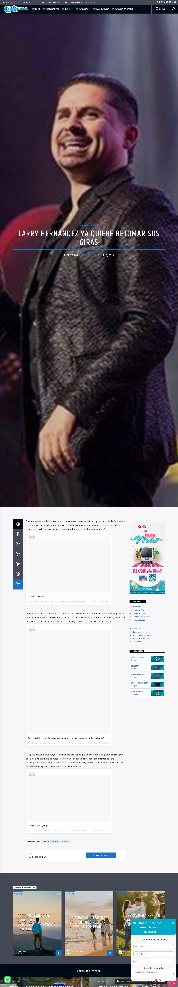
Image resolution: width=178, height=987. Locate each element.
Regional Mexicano (94, 248)
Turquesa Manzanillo (124, 9)
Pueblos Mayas (137, 741)
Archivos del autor (101, 905)
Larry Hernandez (61, 651)
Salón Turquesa (11, 2)
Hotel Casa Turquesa (73, 2)
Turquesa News (52, 9)
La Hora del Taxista (139, 733)
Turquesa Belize (139, 663)
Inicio (37, 9)
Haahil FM (69, 9)
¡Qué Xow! (135, 715)
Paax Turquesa (102, 9)
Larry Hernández (50, 891)
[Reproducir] (118, 981)
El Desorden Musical (139, 724)
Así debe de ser (137, 707)
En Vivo (161, 9)
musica (65, 891)
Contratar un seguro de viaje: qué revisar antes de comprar (88, 972)
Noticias (79, 248)
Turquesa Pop (85, 9)
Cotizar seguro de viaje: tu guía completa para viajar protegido (37, 972)
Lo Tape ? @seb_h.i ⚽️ (37, 875)
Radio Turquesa (88, 278)
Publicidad (92, 2)
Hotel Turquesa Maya (51, 2)
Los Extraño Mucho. (36, 647)
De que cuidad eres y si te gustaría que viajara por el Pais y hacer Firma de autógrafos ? (65, 788)
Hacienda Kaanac (29, 2)
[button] (7, 979)
